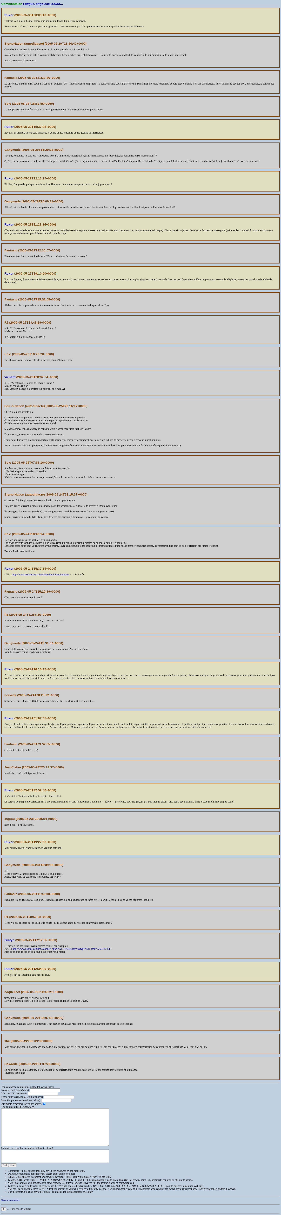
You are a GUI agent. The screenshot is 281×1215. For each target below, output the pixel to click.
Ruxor (8, 15)
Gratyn (9, 940)
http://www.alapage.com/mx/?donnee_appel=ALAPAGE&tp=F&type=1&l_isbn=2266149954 (61, 948)
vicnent (9, 377)
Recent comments (10, 1200)
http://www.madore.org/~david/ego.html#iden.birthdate (41, 574)
